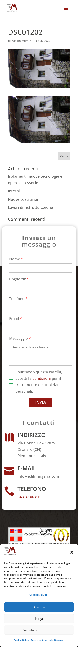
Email (14, 318)
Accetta (39, 607)
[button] (72, 552)
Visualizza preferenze (39, 630)
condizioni (41, 378)
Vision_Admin (21, 41)
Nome (14, 258)
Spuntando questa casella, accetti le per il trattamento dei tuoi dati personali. (38, 381)
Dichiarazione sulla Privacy (47, 640)
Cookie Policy (21, 640)
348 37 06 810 (29, 496)
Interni (14, 190)
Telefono (17, 298)
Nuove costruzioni (24, 199)
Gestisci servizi (38, 595)
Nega (39, 618)
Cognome (17, 278)
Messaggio (18, 338)
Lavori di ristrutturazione (30, 207)
